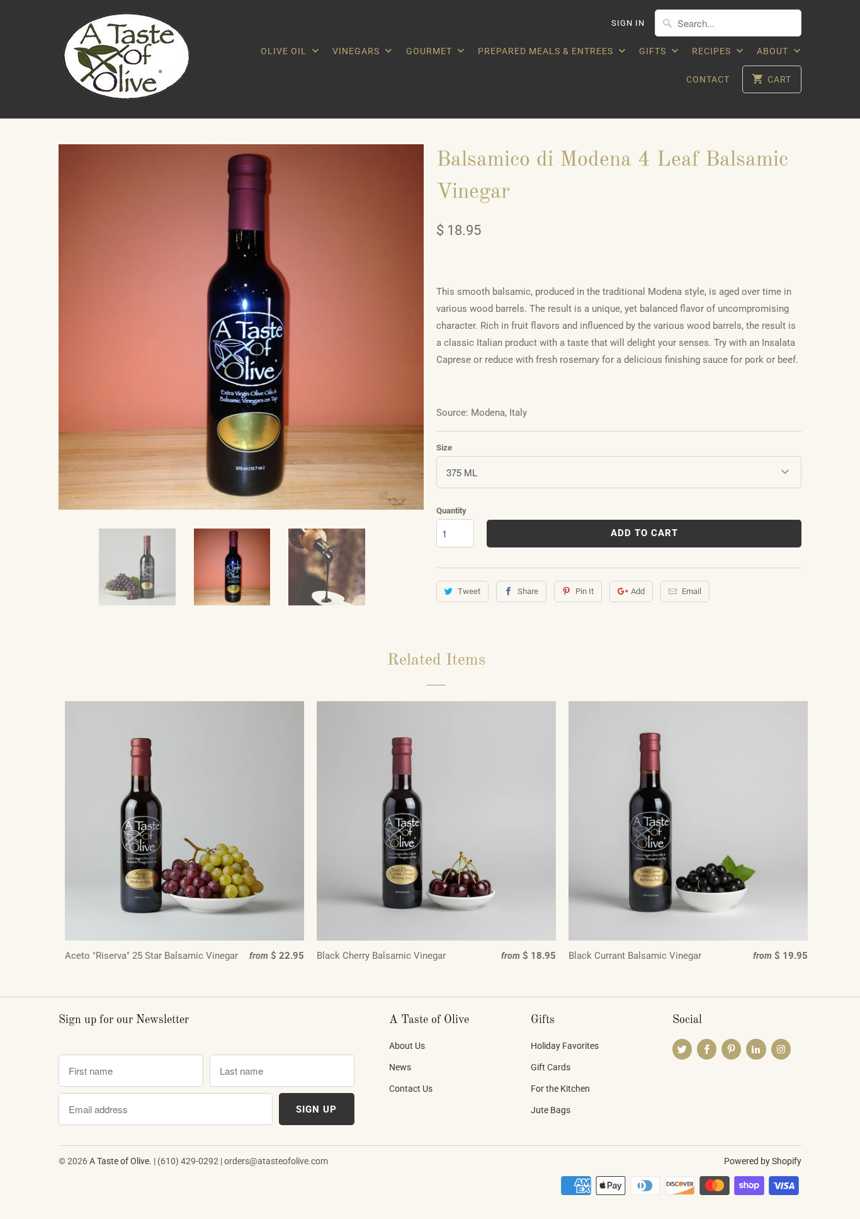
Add (638, 591)
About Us (407, 1046)
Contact (708, 79)
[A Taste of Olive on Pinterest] (731, 1049)
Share (528, 591)
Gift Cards (550, 1067)
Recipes (712, 51)
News (400, 1067)
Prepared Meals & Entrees (547, 51)
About (774, 51)
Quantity (451, 510)
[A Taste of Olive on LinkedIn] (756, 1049)
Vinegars (357, 51)
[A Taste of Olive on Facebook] (706, 1049)
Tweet (469, 591)
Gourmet (430, 51)
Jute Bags (550, 1110)
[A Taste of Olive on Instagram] (781, 1049)
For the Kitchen (560, 1089)
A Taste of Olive (119, 1161)
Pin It (584, 591)
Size (444, 447)
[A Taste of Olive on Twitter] (682, 1049)
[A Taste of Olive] (147, 59)
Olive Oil (285, 51)
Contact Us (411, 1089)
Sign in (628, 23)
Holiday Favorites (565, 1046)
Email (691, 591)
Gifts (654, 51)
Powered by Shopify (762, 1161)
